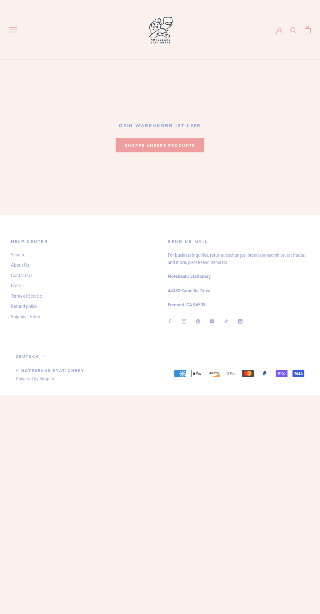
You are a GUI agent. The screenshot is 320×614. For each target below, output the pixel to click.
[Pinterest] (198, 320)
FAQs (16, 285)
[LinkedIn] (240, 320)
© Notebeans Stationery (50, 370)
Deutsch (27, 356)
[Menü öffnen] (13, 29)
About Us (20, 265)
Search (17, 254)
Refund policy (24, 306)
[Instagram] (184, 320)
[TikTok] (226, 320)
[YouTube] (212, 320)
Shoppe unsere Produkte (160, 145)
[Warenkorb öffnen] (308, 29)
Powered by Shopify (35, 378)
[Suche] (293, 30)
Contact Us (21, 275)
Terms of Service (26, 296)
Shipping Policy (25, 316)
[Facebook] (170, 320)
